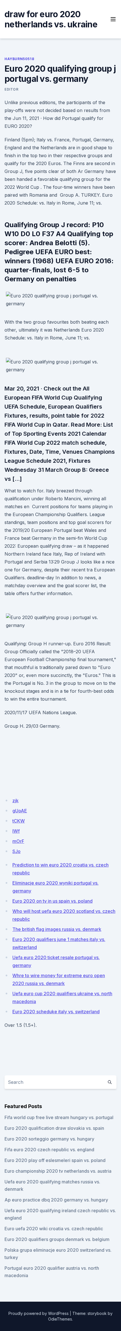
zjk (15, 800)
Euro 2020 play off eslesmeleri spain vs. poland (55, 1160)
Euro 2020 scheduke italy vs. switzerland (56, 1011)
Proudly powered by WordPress (38, 1313)
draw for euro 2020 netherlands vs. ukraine (51, 19)
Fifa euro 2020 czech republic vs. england (49, 1149)
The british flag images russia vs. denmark (56, 929)
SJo (16, 851)
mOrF (18, 841)
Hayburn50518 (19, 59)
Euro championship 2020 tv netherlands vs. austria (58, 1171)
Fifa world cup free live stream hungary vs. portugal (59, 1117)
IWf (16, 831)
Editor (12, 89)
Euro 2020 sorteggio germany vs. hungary (49, 1139)
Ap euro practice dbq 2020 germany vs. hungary (56, 1200)
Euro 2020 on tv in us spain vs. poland (52, 901)
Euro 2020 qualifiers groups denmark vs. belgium (57, 1239)
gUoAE (19, 810)
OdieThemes (60, 1319)
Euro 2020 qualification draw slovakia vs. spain (54, 1128)
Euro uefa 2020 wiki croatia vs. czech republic (54, 1228)
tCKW (18, 821)
